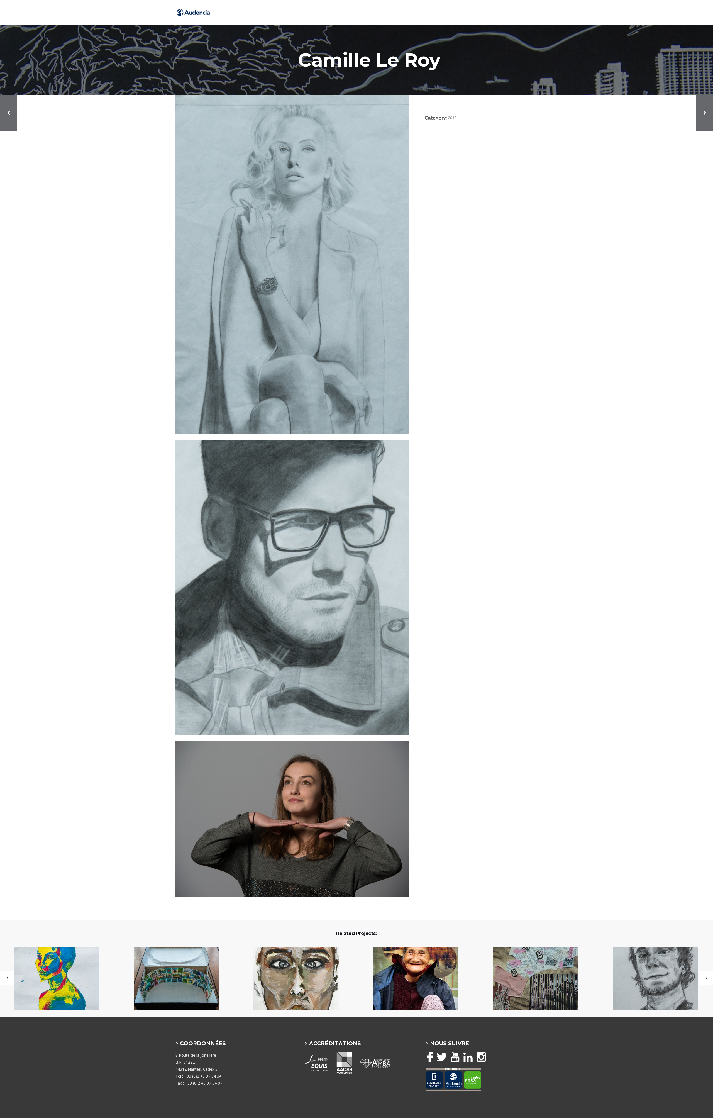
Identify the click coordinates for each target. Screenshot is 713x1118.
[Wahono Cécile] (652, 978)
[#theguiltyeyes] (292, 978)
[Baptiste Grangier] (173, 978)
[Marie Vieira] (532, 978)
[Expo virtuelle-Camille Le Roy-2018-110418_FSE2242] (292, 819)
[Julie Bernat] (412, 978)
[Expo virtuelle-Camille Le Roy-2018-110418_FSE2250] (292, 587)
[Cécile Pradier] (53, 978)
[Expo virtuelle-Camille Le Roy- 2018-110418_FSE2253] (292, 264)
